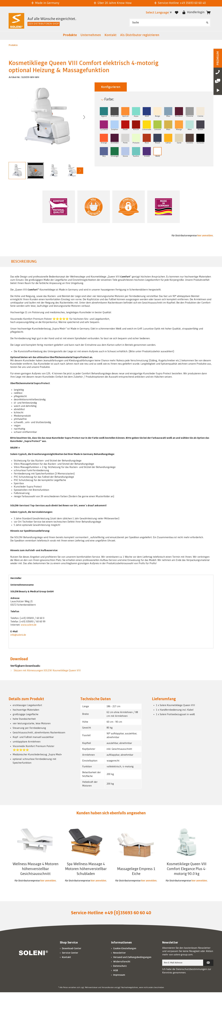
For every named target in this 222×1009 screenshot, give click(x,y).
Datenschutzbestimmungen (191, 969)
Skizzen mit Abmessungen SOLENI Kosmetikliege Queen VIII (47, 670)
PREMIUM (217, 58)
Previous (12, 170)
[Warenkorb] (208, 12)
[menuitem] (170, 22)
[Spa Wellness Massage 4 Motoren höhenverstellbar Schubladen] (85, 842)
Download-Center (71, 948)
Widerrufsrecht (121, 961)
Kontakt (66, 957)
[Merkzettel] (176, 12)
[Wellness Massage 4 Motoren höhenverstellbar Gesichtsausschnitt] (35, 842)
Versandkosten (108, 988)
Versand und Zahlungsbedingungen (132, 957)
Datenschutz (120, 966)
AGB (115, 970)
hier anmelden (205, 235)
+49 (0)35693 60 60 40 (127, 912)
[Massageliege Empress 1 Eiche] (136, 847)
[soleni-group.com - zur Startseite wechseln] (16, 21)
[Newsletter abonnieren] (208, 963)
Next (80, 170)
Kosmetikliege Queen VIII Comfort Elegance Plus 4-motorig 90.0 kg (186, 869)
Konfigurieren (110, 87)
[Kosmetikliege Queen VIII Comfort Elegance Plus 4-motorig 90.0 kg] (186, 842)
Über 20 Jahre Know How (46, 3)
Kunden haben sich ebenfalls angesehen (111, 813)
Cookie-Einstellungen (124, 948)
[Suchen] (207, 21)
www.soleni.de (28, 624)
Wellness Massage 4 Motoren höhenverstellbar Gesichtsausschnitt (36, 869)
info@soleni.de (18, 635)
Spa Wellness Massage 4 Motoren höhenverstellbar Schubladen (86, 869)
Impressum (119, 975)
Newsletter (119, 952)
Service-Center (69, 952)
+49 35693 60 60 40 (125, 3)
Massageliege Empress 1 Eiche (136, 871)
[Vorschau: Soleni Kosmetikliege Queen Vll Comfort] (35, 170)
